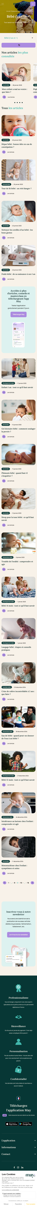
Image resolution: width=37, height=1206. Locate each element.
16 (28, 883)
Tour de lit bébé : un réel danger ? (16, 188)
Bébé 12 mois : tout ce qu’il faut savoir (18, 780)
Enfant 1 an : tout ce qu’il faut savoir (17, 387)
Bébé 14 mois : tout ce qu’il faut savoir (18, 606)
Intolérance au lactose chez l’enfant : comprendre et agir (18, 822)
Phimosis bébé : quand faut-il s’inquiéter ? (15, 474)
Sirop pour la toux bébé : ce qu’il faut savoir (18, 518)
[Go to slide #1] (14, 102)
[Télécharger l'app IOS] (11, 1124)
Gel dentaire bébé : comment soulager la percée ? (18, 430)
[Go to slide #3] (19, 102)
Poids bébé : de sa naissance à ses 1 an (18, 274)
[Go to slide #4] (22, 102)
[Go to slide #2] (17, 102)
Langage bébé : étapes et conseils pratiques (16, 648)
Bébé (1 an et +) (22, 11)
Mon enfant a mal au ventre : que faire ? (14, 90)
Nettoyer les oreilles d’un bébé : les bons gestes (17, 231)
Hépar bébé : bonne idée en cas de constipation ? (17, 145)
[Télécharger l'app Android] (25, 1124)
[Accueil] (17, 4)
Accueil (8, 11)
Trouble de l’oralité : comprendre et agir (17, 562)
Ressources (14, 11)
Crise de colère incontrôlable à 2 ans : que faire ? (18, 692)
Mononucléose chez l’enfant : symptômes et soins (14, 866)
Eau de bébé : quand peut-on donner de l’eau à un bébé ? (18, 737)
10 (21, 883)
